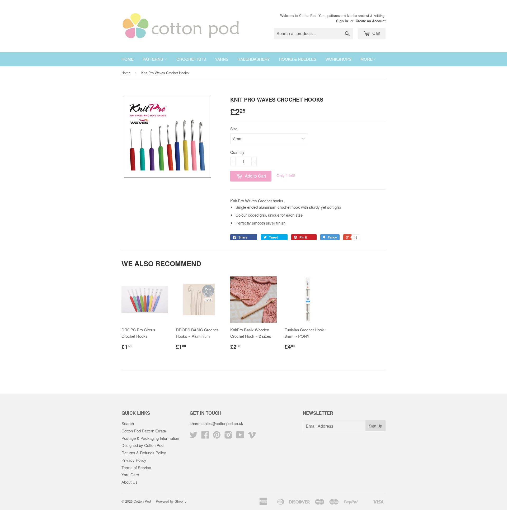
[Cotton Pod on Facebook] (205, 436)
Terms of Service (136, 467)
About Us (129, 482)
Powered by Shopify (171, 501)
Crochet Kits (191, 59)
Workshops (338, 59)
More (366, 59)
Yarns (221, 59)
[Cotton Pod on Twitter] (194, 436)
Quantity (237, 152)
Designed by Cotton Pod (142, 445)
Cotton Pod (142, 501)
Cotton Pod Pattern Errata (143, 430)
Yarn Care (130, 474)
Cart (375, 33)
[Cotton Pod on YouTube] (240, 436)
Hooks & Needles (297, 59)
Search (127, 423)
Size (233, 128)
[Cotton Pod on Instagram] (228, 436)
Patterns (153, 59)
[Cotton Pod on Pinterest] (217, 436)
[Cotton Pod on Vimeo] (252, 436)
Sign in (342, 20)
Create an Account (371, 20)
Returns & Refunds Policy (143, 452)
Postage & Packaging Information (150, 438)
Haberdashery (253, 59)
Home (127, 59)
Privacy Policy (133, 460)
